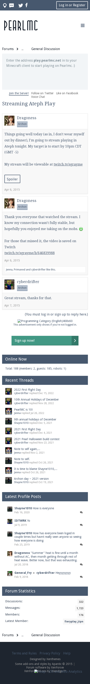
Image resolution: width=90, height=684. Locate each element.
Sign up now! (25, 340)
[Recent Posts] (11, 5)
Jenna (9, 269)
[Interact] (81, 512)
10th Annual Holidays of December (36, 399)
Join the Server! (19, 93)
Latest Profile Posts (23, 496)
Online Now (16, 359)
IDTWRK (20, 520)
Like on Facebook (67, 93)
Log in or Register (72, 5)
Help (67, 653)
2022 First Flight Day (27, 389)
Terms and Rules (24, 653)
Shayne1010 (21, 422)
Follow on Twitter (42, 93)
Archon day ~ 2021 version (31, 478)
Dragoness (26, 118)
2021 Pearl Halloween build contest (36, 439)
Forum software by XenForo (45, 667)
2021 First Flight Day (27, 429)
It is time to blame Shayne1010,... (35, 469)
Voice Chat (38, 96)
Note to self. (22, 459)
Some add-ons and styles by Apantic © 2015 (43, 664)
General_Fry (23, 572)
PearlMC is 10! (23, 409)
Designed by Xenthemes (45, 659)
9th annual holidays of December (35, 419)
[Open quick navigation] (5, 5)
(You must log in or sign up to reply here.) (56, 314)
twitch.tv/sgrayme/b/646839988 (29, 253)
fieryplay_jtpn (73, 621)
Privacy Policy (50, 653)
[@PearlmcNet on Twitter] (20, 5)
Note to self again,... (27, 449)
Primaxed (19, 269)
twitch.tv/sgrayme (68, 164)
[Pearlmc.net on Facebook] (26, 5)
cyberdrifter (38, 269)
